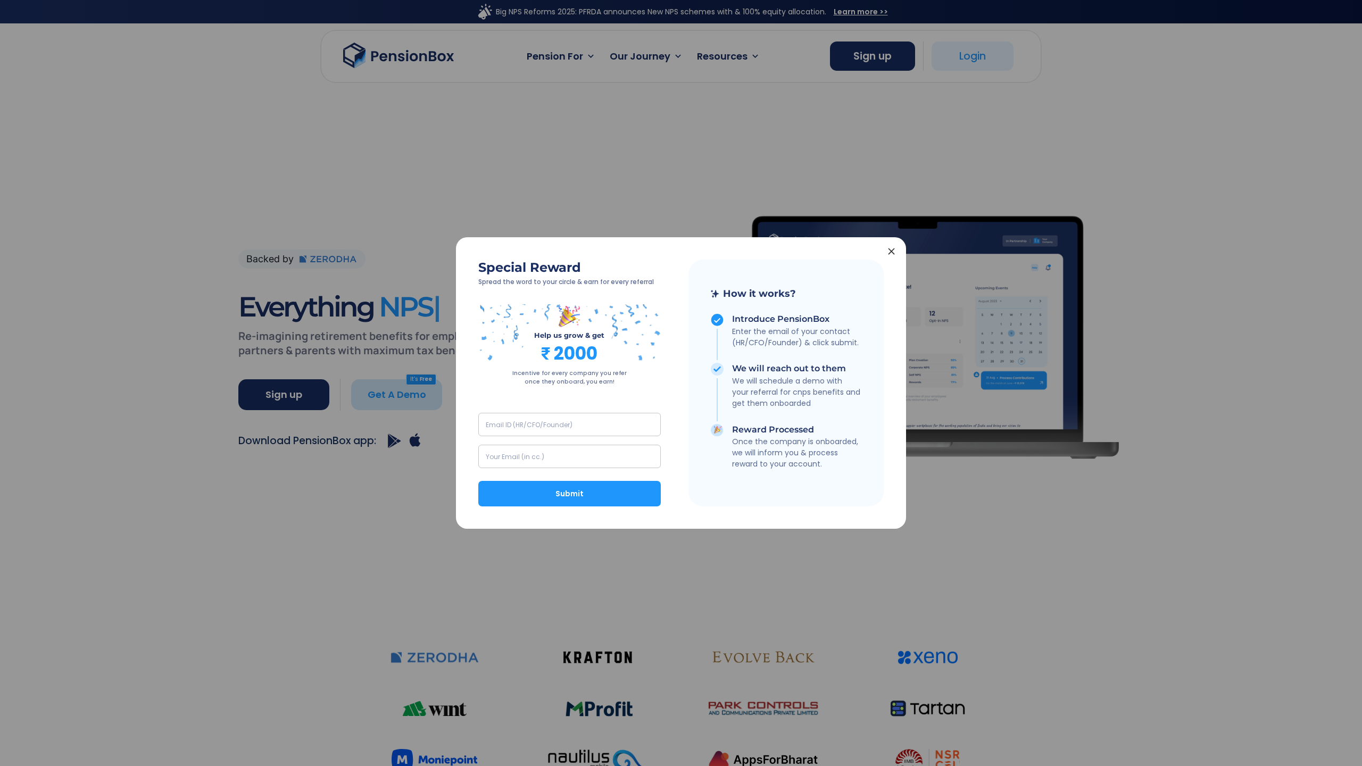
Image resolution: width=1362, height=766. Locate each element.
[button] (789, 294)
